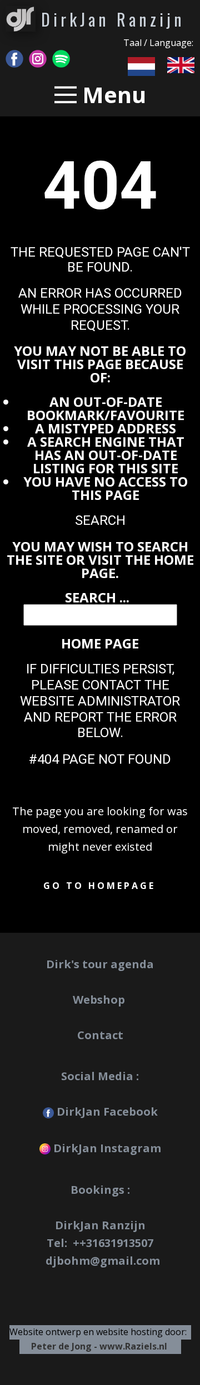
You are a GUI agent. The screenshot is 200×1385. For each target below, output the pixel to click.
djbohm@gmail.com (103, 1260)
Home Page (100, 643)
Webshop (100, 999)
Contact (100, 1035)
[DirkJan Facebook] (14, 59)
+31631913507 (116, 1242)
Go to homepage (99, 886)
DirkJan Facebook (106, 1111)
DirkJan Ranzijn (113, 19)
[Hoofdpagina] (21, 19)
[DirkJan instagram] (38, 59)
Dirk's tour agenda (100, 964)
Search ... (97, 597)
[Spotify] (61, 59)
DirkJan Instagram (106, 1148)
